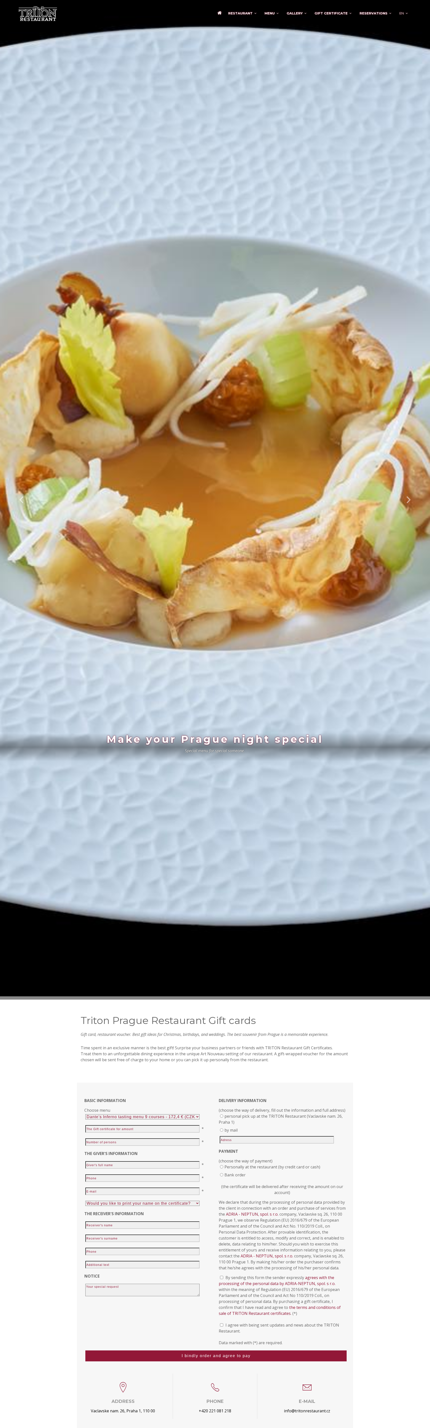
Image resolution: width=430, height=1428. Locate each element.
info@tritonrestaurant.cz (307, 1411)
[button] (21, 500)
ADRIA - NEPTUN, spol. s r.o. (252, 1214)
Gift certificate (331, 13)
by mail (231, 1130)
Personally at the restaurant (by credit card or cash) (272, 1167)
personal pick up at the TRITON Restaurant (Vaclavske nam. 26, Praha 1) (281, 1119)
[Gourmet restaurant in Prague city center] (219, 14)
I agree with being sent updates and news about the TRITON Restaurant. (279, 1328)
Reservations (373, 13)
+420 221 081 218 (215, 1411)
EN (401, 13)
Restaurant (240, 13)
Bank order (235, 1175)
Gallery (295, 13)
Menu (270, 13)
